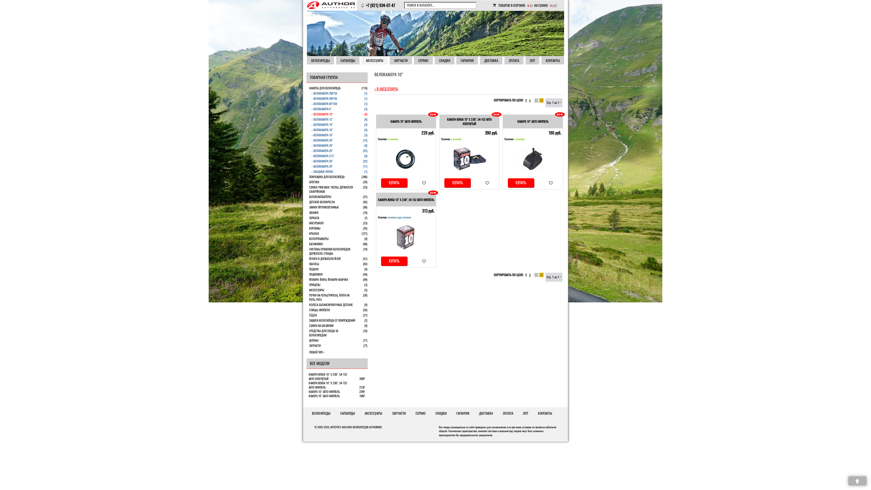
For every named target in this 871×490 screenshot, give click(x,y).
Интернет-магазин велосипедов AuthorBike (356, 427)
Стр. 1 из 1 (553, 102)
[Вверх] (857, 480)
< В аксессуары (386, 89)
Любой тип (316, 352)
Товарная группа (324, 77)
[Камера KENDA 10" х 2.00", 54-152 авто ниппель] (406, 237)
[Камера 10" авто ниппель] (532, 159)
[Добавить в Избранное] (424, 183)
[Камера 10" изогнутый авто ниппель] (406, 159)
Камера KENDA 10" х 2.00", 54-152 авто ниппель (406, 200)
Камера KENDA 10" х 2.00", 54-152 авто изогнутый (469, 121)
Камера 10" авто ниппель (406, 121)
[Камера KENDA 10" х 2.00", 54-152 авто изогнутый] (469, 159)
